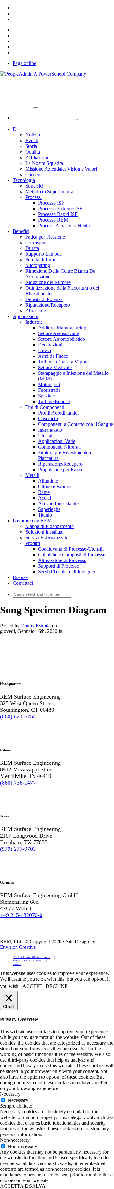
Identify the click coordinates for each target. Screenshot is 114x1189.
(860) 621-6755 (18, 716)
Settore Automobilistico (61, 339)
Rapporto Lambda (43, 254)
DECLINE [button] (57, 986)
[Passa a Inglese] (15, 7)
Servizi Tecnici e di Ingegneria (68, 571)
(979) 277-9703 (18, 849)
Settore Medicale (55, 367)
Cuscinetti (48, 418)
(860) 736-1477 (18, 783)
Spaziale (46, 395)
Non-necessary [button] (15, 1140)
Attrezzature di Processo (62, 560)
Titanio (45, 515)
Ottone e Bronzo (54, 486)
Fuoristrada (49, 390)
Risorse (20, 577)
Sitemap (17, 964)
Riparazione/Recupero (47, 305)
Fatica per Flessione (45, 237)
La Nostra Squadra (44, 163)
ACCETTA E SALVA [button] (23, 1186)
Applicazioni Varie (56, 441)
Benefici (21, 231)
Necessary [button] (10, 1094)
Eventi (31, 140)
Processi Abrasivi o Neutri (64, 225)
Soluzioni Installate (44, 532)
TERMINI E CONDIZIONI (27, 960)
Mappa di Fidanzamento (49, 526)
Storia (31, 146)
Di (15, 129)
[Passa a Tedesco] (15, 13)
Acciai (44, 498)
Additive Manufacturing (62, 327)
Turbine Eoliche (54, 401)
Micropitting (37, 265)
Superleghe (49, 509)
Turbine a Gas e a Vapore (63, 361)
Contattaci (23, 583)
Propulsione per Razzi (60, 469)
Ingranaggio (50, 429)
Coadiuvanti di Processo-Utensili (71, 549)
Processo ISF (51, 203)
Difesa (44, 350)
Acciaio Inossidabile (58, 503)
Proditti (32, 543)
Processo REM (53, 220)
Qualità (32, 151)
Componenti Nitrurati (59, 447)
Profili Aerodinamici (58, 412)
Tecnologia (24, 180)
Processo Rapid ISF (58, 214)
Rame (44, 492)
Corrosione (36, 242)
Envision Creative (18, 947)
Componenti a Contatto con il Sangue (75, 424)
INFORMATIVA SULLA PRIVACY (31, 957)
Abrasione (35, 310)
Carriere (33, 174)
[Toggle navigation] (35, 108)
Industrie (34, 322)
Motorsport (49, 384)
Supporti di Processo (58, 566)
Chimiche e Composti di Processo (71, 554)
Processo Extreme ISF (60, 208)
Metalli (32, 475)
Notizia (32, 134)
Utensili (46, 435)
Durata (32, 248)
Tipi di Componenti (44, 407)
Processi (33, 197)
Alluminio (48, 481)
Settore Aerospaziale (58, 333)
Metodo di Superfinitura (49, 191)
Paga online (24, 63)
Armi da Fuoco (53, 356)
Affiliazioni (36, 157)
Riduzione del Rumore (48, 282)
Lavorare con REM (32, 520)
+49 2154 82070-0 (21, 915)
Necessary (18, 1100)
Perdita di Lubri (41, 259)
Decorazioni (50, 344)
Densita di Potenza (44, 299)
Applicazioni (25, 316)
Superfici (34, 185)
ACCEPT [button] (32, 986)
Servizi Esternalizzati (46, 537)
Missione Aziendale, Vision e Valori (61, 168)
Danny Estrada (36, 625)
